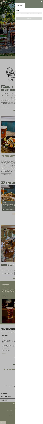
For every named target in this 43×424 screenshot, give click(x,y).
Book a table (20, 5)
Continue (29, 18)
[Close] (41, 1)
